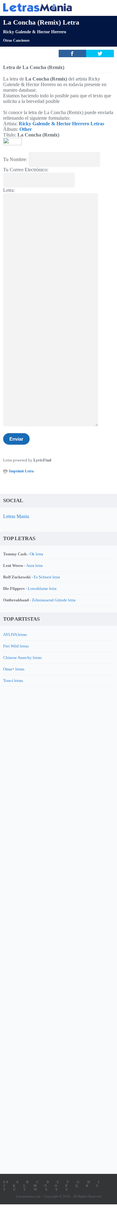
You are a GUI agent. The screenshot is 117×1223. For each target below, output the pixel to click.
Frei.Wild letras (16, 646)
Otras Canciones (16, 40)
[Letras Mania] (49, 7)
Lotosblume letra (42, 588)
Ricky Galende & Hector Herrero (34, 32)
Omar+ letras (13, 669)
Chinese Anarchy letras (22, 657)
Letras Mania (16, 516)
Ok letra (36, 554)
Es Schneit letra (47, 577)
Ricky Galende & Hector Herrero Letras (61, 123)
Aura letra (34, 565)
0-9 (5, 1182)
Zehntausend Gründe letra (54, 600)
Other (25, 129)
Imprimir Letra (21, 471)
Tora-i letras (13, 680)
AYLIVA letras (15, 634)
